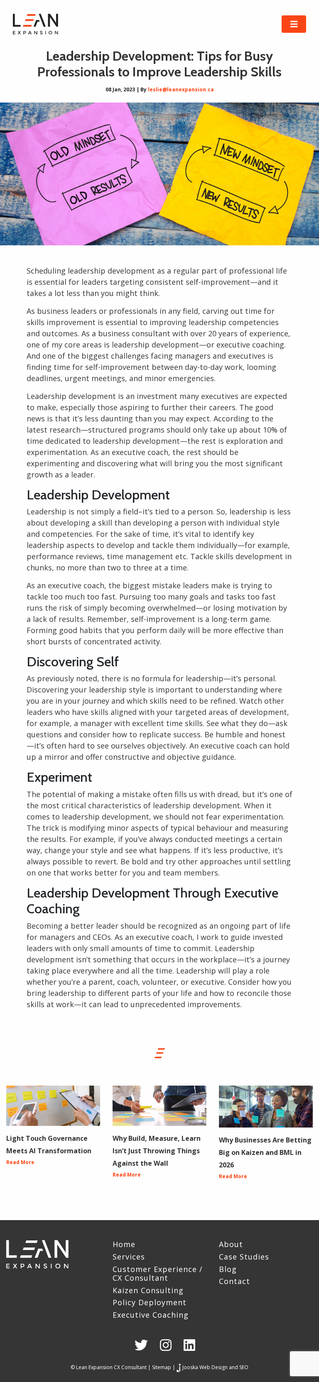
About (231, 1244)
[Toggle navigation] (294, 24)
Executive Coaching (151, 1315)
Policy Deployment (149, 1302)
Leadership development (71, 396)
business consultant (134, 333)
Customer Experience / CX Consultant (158, 1274)
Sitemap (161, 1367)
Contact (234, 1281)
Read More (20, 1162)
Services (129, 1257)
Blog (228, 1269)
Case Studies (244, 1257)
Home (124, 1244)
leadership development (155, 345)
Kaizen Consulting (148, 1290)
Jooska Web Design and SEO (215, 1367)
